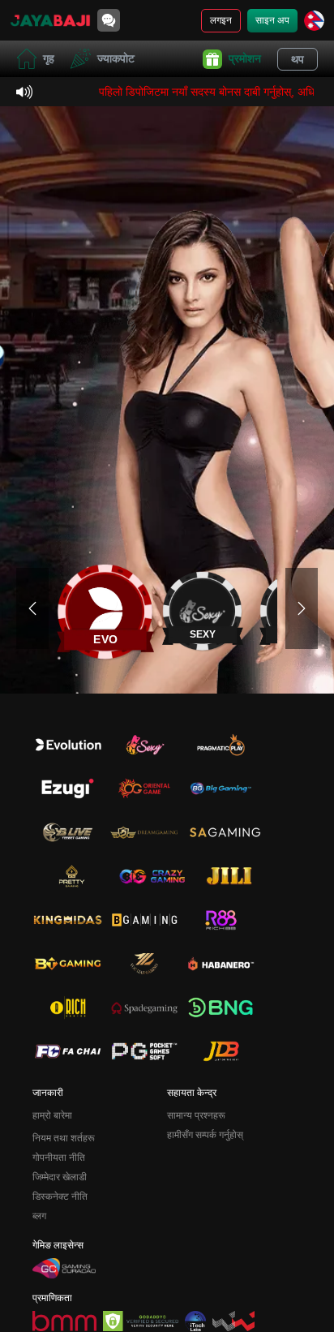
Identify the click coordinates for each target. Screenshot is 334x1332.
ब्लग (39, 1216)
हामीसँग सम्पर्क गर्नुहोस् (205, 1135)
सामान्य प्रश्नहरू (196, 1115)
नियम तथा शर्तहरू (63, 1138)
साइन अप (272, 20)
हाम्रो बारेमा (52, 1115)
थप (297, 59)
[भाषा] (314, 21)
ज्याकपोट (116, 58)
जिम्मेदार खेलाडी (59, 1177)
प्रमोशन (245, 58)
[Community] (108, 20)
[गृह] (50, 20)
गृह (48, 58)
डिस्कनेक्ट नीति (60, 1196)
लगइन (221, 20)
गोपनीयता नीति (58, 1157)
